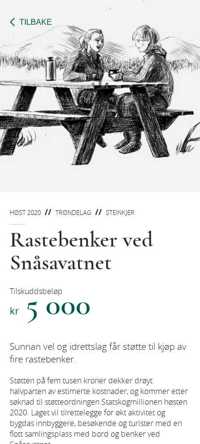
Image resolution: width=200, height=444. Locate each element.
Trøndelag (73, 212)
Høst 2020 (25, 212)
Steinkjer (120, 212)
